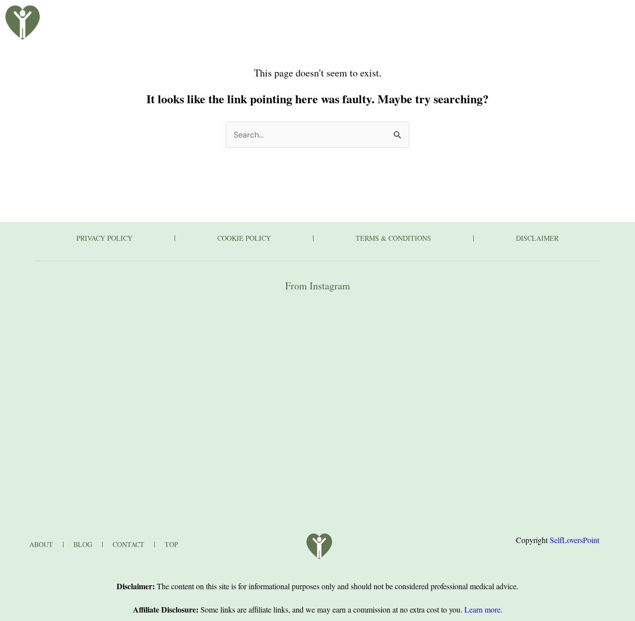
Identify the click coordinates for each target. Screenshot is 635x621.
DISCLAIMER (537, 238)
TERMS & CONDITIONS (393, 238)
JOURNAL (389, 16)
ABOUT (190, 16)
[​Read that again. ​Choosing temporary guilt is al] (509, 364)
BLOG (238, 16)
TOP (171, 544)
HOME (141, 16)
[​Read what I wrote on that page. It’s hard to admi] (318, 364)
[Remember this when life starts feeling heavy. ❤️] (126, 364)
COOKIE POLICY (244, 238)
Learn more (482, 609)
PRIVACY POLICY (104, 238)
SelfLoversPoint (574, 540)
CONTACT (461, 16)
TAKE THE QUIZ (315, 16)
